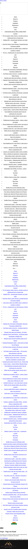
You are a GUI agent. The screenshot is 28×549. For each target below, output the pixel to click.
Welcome (15, 67)
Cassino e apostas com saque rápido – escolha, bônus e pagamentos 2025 (15, 149)
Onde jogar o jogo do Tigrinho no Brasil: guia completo (15, 140)
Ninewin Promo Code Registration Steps (15, 259)
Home (15, 17)
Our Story (15, 173)
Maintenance (15, 25)
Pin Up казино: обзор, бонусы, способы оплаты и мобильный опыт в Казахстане (15, 37)
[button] (14, 268)
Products (15, 21)
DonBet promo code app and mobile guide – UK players (15, 218)
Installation (15, 23)
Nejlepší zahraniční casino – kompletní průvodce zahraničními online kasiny (15, 165)
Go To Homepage (4, 538)
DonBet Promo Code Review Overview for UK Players (15, 201)
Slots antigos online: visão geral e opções (15, 156)
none (15, 29)
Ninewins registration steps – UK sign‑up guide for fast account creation (15, 241)
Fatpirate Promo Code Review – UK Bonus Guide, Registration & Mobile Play (15, 81)
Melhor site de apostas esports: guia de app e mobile (15, 117)
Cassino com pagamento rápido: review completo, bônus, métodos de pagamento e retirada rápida (15, 153)
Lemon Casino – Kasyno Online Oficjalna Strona (15, 110)
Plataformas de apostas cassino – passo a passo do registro (15, 121)
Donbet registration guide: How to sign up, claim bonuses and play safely (15, 214)
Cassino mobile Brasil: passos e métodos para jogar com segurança (15, 136)
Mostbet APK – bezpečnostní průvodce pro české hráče (15, 41)
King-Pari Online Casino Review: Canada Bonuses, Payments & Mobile (15, 45)
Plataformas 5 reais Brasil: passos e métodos (15, 158)
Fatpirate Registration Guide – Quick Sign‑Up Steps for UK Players (15, 90)
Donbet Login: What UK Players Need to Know (15, 194)
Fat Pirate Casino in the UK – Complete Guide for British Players (15, 75)
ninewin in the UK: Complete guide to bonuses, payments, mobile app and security (15, 256)
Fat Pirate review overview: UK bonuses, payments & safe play (15, 94)
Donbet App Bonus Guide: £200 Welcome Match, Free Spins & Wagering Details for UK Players (15, 191)
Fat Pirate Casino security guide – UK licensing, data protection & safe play (15, 98)
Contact (15, 27)
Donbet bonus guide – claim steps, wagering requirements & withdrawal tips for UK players (15, 205)
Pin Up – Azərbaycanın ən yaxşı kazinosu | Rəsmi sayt (15, 54)
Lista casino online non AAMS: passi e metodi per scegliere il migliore (15, 49)
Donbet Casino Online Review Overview (15, 238)
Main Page (15, 181)
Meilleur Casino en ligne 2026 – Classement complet (15, 178)
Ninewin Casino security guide (15, 249)
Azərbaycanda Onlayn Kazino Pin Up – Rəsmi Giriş (15, 107)
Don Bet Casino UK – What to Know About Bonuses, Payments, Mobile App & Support (15, 210)
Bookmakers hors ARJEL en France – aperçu (15, 169)
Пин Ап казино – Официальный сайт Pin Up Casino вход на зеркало (15, 161)
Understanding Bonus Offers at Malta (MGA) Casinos (15, 33)
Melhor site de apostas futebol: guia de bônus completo (15, 132)
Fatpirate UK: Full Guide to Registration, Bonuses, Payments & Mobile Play (15, 71)
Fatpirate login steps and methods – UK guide (15, 78)
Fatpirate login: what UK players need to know (15, 101)
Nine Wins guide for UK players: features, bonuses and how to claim (15, 252)
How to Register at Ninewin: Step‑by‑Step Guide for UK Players (15, 235)
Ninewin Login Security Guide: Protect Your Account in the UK (15, 227)
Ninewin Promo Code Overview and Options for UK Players (15, 246)
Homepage (15, 61)
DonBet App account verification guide (15, 188)
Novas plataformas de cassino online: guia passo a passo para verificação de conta (15, 125)
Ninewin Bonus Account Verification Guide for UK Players (15, 231)
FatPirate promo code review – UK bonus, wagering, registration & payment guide (15, 104)
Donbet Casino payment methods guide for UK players (15, 197)
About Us (15, 19)
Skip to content (3, 0)
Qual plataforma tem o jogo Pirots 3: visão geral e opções (15, 144)
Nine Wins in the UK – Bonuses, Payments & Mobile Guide (15, 222)
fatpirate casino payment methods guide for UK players (15, 85)
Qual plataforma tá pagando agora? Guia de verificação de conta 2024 (15, 113)
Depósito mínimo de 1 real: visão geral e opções (15, 129)
